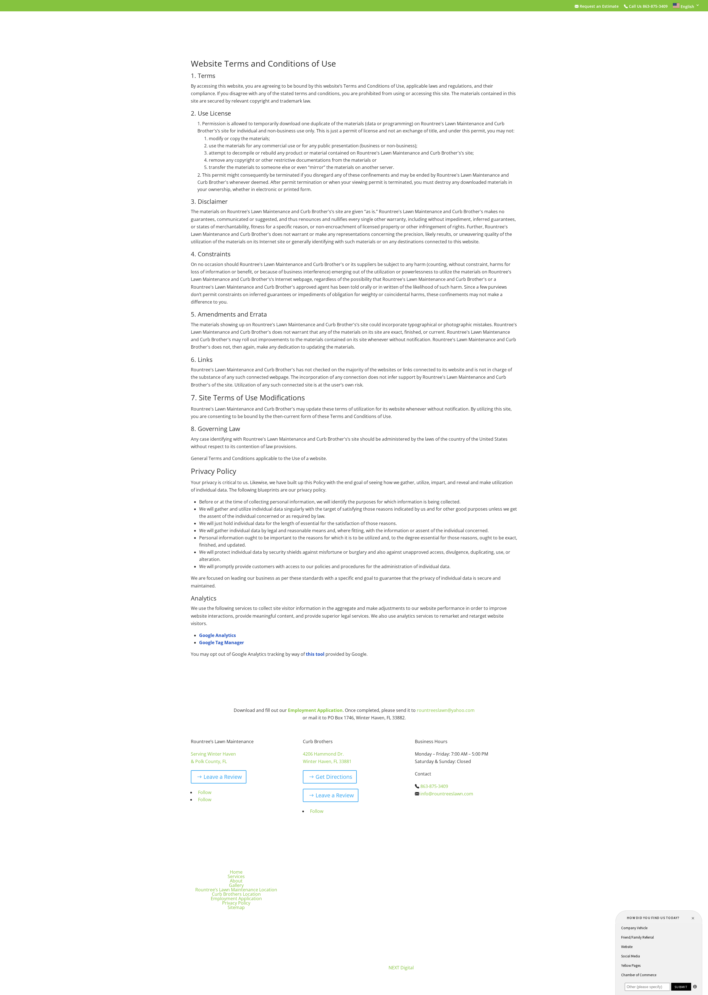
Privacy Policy (236, 903)
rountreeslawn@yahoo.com (446, 710)
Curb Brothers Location (422, 23)
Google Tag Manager (221, 642)
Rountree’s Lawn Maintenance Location (339, 23)
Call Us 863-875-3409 (648, 6)
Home (198, 23)
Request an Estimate (599, 6)
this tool (315, 654)
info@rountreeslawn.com (446, 794)
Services (221, 23)
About (251, 23)
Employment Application (487, 23)
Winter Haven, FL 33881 (327, 761)
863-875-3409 (434, 786)
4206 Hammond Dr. (323, 754)
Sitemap (236, 907)
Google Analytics (217, 635)
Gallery (275, 23)
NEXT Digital (401, 968)
